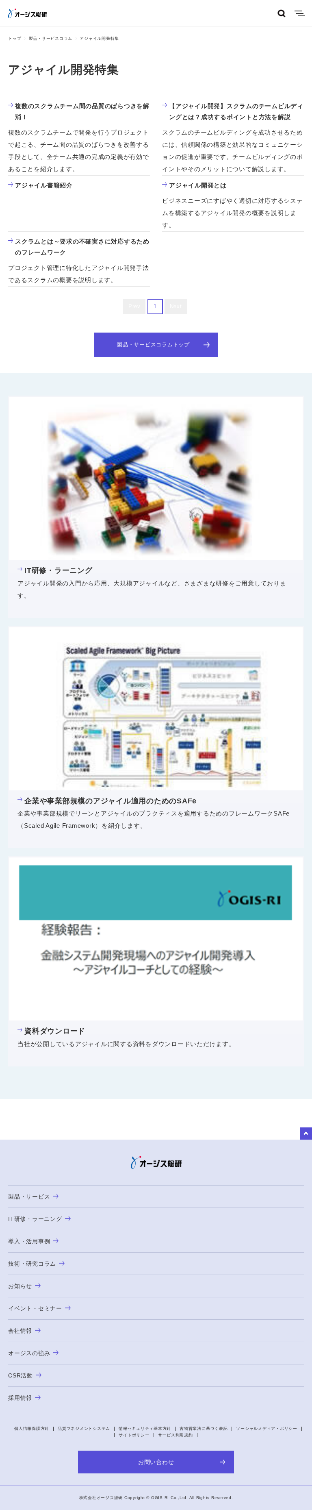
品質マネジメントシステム (84, 1428)
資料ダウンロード (54, 1031)
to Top (306, 1133)
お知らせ (20, 1286)
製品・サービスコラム (51, 38)
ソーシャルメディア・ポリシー (266, 1428)
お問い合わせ (156, 1462)
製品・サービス (29, 1196)
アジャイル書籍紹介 (44, 185)
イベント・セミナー (35, 1308)
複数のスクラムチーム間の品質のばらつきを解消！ (82, 111)
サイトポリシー (134, 1435)
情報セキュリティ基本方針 (145, 1428)
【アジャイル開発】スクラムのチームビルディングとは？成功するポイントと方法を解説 (236, 111)
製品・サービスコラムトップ (153, 345)
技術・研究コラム (32, 1263)
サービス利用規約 (175, 1435)
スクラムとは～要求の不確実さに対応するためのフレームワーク (82, 247)
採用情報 (20, 1398)
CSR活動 (20, 1375)
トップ (14, 38)
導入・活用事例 (29, 1241)
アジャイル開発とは (198, 185)
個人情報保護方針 (31, 1428)
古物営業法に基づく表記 (204, 1428)
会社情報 (20, 1330)
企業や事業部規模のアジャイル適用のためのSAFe (110, 801)
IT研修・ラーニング (58, 570)
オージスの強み (29, 1353)
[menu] (300, 13)
